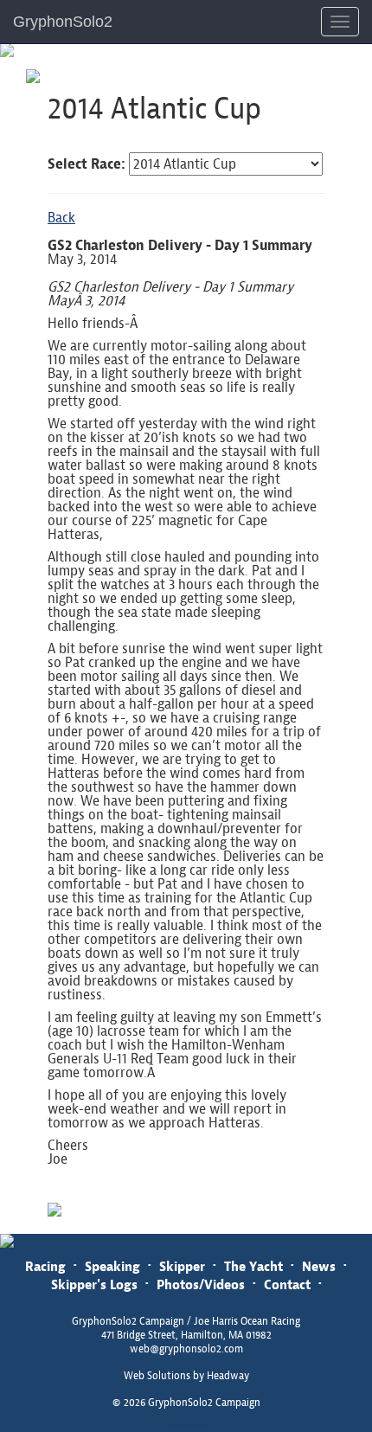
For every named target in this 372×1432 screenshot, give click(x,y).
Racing (45, 1266)
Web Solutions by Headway (186, 1376)
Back (61, 218)
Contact (287, 1284)
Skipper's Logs (94, 1284)
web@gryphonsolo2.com (186, 1349)
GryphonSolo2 (62, 21)
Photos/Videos (201, 1284)
